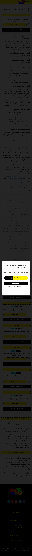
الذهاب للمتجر (16, 283)
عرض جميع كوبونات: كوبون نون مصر (15, 286)
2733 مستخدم (19, 291)
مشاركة (12, 291)
